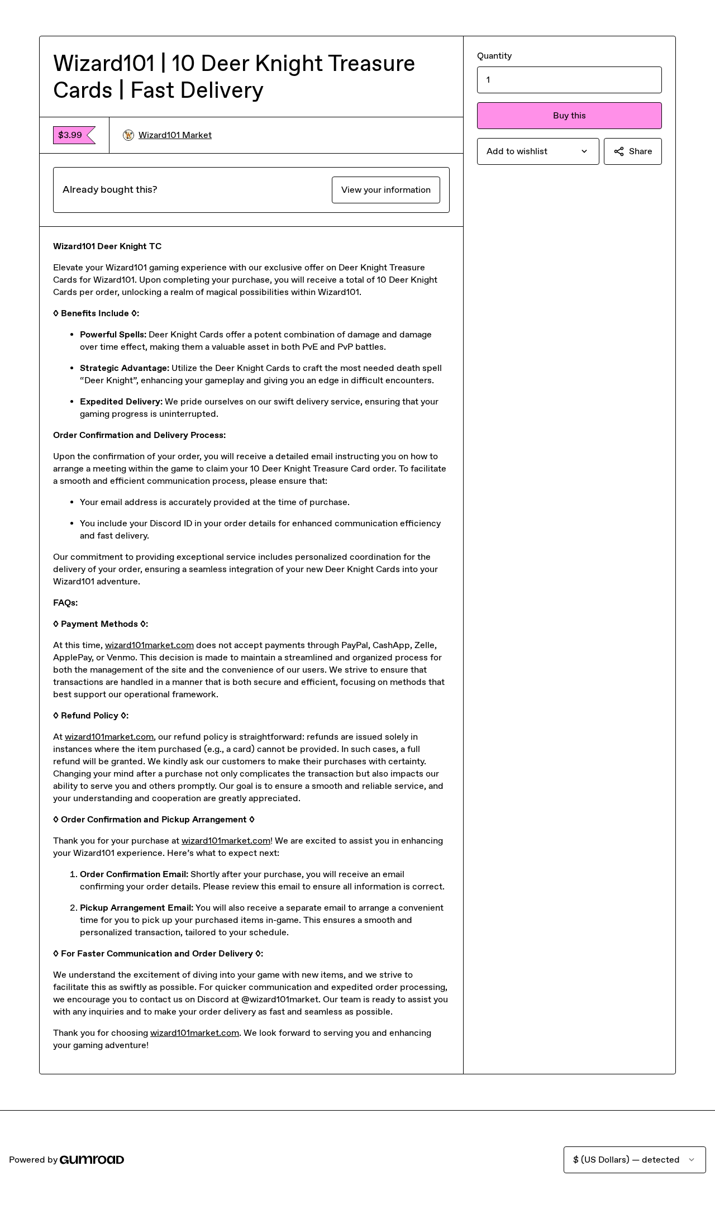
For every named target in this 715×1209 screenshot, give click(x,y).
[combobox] (538, 151)
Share (640, 151)
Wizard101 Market (175, 135)
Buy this (569, 115)
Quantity (494, 55)
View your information (386, 189)
